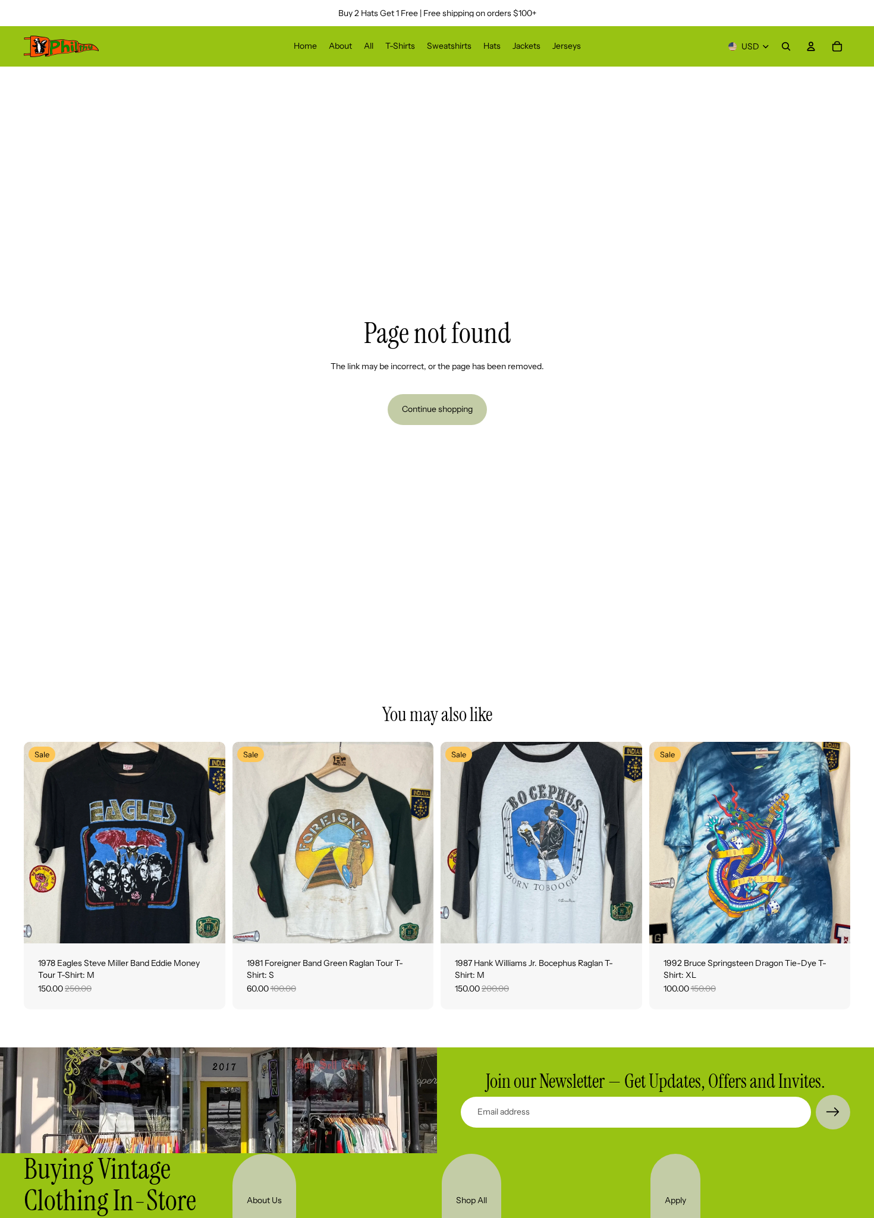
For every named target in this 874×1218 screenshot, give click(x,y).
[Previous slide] (41, 843)
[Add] (207, 925)
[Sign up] (833, 1112)
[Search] (786, 46)
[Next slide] (207, 843)
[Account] (811, 46)
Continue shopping (437, 409)
